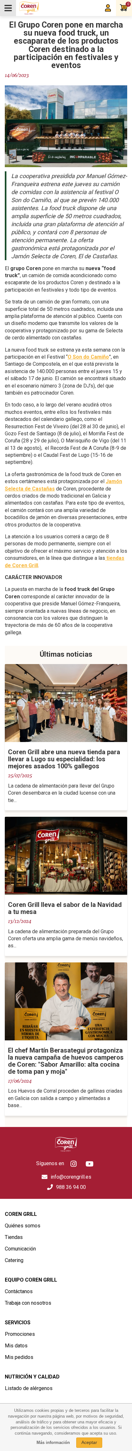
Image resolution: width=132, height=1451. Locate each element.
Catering (14, 1260)
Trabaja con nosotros (28, 1303)
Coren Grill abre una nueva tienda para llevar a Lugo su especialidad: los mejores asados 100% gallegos (64, 759)
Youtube (89, 1163)
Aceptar (89, 1442)
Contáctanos (19, 1291)
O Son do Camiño (88, 357)
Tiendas (14, 1237)
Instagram (73, 1163)
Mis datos (16, 1346)
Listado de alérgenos (29, 1388)
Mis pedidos (19, 1357)
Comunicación (20, 1249)
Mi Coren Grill (108, 8)
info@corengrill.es (71, 1177)
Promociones (20, 1334)
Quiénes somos (22, 1226)
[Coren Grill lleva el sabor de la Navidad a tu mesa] (66, 856)
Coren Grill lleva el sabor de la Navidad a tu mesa (65, 908)
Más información (53, 1442)
